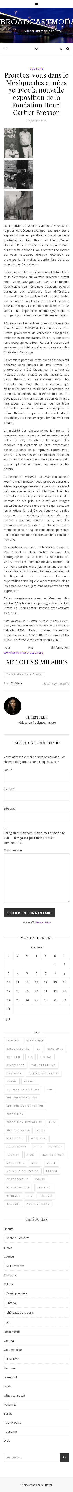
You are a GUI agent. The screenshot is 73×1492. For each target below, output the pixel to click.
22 (55, 991)
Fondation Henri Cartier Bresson (24, 674)
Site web (10, 808)
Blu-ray (46, 1057)
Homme (9, 1368)
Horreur (55, 1146)
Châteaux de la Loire (20, 1312)
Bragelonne (16, 1065)
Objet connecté (14, 1395)
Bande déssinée (18, 1048)
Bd (38, 1048)
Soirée (8, 1413)
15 (55, 982)
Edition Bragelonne (22, 1097)
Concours (10, 1275)
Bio (30, 1057)
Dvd (49, 1089)
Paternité (10, 1404)
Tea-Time (43, 1187)
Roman (40, 1179)
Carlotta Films (43, 1065)
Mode (35, 1162)
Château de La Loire (44, 1073)
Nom (8, 769)
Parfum (51, 1171)
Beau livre (55, 1048)
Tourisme (10, 1431)
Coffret (30, 1081)
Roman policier (18, 1187)
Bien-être (14, 1057)
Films (41, 1130)
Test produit (12, 1422)
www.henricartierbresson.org (23, 652)
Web (7, 1440)
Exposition (15, 1114)
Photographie (17, 1179)
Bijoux (8, 1247)
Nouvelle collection (23, 1171)
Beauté (9, 1229)
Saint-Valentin (15, 1265)
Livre (31, 1154)
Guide (38, 1146)
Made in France (53, 1154)
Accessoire (35, 1040)
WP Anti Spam (43, 922)
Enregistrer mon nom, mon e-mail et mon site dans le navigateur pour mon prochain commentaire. (34, 837)
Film (52, 1122)
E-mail (9, 789)
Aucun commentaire (56, 683)
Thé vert (13, 1203)
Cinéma (12, 1081)
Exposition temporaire (24, 1122)
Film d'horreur (18, 1130)
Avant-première (17, 1293)
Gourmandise (17, 1146)
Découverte (12, 1332)
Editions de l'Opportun (25, 1105)
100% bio (13, 1040)
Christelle (16, 683)
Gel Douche (15, 1138)
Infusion (13, 1154)
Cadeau (9, 1256)
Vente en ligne (38, 1203)
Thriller (13, 1195)
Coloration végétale (23, 1089)
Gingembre (39, 1138)
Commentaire (13, 850)
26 (27, 1000)
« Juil (7, 1019)
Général (9, 1341)
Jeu (8, 1322)
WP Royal (46, 1485)
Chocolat (14, 1073)
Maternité (10, 1377)
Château (11, 1303)
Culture (36, 68)
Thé (29, 1195)
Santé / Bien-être (18, 1238)
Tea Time (12, 1359)
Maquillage (15, 1162)
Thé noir (46, 1195)
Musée (51, 1162)
